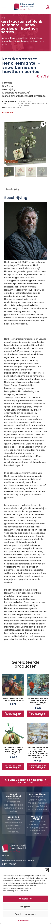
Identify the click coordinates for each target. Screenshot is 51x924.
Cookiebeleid (24, 920)
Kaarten (22, 101)
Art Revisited (24, 103)
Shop (12, 38)
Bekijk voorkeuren (25, 914)
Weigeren (25, 906)
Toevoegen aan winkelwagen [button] (13, 714)
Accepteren (25, 898)
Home (4, 38)
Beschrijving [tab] (13, 189)
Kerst (29, 101)
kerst (26, 105)
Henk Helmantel (39, 103)
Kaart (20, 105)
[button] (46, 870)
